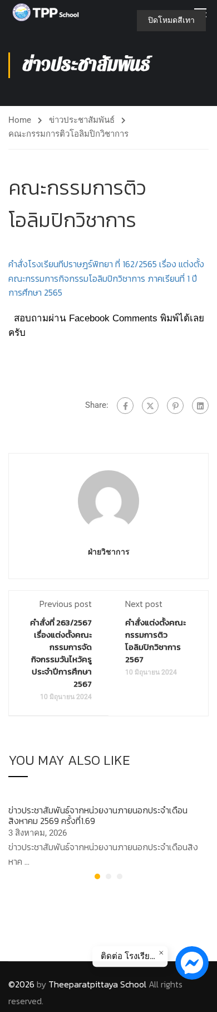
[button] (97, 876)
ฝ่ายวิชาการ (109, 551)
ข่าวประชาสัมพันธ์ (82, 120)
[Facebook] (125, 405)
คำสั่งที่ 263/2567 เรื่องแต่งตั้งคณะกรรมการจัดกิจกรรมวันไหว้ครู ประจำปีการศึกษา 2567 (61, 653)
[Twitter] (150, 405)
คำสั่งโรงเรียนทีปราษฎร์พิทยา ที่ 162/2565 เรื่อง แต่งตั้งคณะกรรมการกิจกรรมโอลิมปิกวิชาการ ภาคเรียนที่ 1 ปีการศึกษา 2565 (106, 278)
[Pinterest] (175, 405)
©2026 (21, 984)
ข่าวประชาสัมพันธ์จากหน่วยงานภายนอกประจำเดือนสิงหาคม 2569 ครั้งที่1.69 (98, 815)
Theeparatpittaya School (97, 984)
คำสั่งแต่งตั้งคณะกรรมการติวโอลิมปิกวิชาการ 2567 (155, 641)
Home (19, 120)
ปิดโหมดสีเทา (171, 20)
